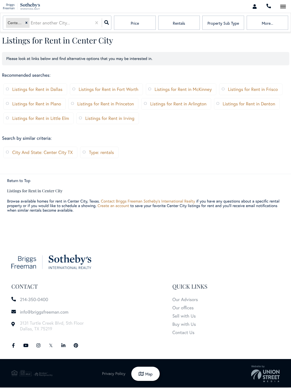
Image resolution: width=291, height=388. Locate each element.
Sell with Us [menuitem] (184, 316)
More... (267, 23)
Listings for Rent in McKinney (183, 89)
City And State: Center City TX (42, 152)
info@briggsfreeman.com (44, 312)
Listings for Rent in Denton (249, 104)
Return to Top (18, 180)
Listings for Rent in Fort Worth (108, 89)
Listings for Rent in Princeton (105, 104)
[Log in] (254, 6)
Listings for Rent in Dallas (37, 89)
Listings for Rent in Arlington (178, 104)
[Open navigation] (283, 6)
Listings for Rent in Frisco (253, 89)
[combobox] (31, 23)
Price (135, 23)
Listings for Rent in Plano (36, 104)
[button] (26, 23)
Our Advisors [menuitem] (185, 300)
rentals (179, 23)
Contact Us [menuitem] (183, 332)
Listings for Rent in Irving (109, 118)
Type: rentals (101, 152)
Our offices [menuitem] (183, 308)
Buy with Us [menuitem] (184, 324)
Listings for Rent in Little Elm (40, 118)
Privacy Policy (113, 373)
